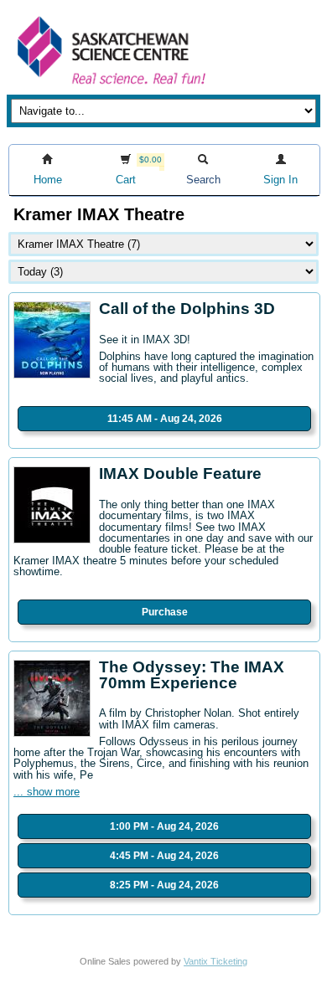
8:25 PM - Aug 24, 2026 (164, 885)
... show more (46, 791)
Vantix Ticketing (215, 961)
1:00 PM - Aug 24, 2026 (164, 826)
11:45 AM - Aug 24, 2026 (164, 419)
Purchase (165, 612)
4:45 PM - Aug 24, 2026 (164, 856)
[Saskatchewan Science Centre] (110, 86)
